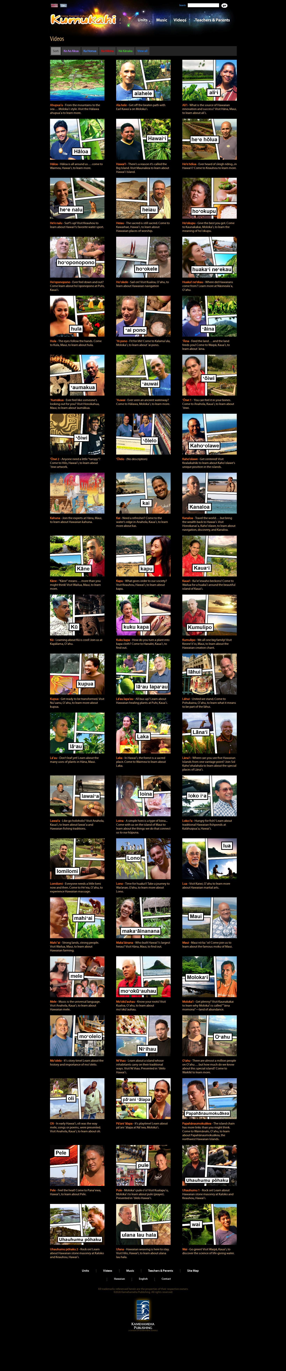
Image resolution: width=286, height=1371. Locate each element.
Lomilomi (56, 883)
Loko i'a (187, 821)
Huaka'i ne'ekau (193, 282)
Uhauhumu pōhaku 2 (64, 1249)
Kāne (53, 581)
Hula (53, 341)
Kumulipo (189, 640)
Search (182, 5)
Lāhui (186, 699)
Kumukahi (83, 25)
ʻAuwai (121, 400)
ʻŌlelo (120, 459)
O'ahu (186, 1060)
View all (142, 51)
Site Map (193, 1270)
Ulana (120, 1249)
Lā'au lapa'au (125, 699)
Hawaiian (119, 1278)
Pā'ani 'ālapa (124, 1123)
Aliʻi (185, 105)
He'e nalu (56, 223)
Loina (120, 821)
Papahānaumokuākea (197, 1123)
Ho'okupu (189, 223)
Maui (185, 942)
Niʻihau (121, 1060)
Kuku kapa (123, 640)
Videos (179, 19)
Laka (119, 758)
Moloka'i (188, 1001)
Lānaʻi (186, 758)
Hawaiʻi (121, 164)
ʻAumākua (57, 400)
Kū (52, 640)
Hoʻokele (122, 282)
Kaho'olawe (190, 459)
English (143, 1278)
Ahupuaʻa (56, 105)
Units (137, 19)
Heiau (120, 223)
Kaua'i (186, 581)
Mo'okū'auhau (126, 1001)
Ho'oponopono (60, 282)
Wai (185, 1249)
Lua (185, 883)
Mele (53, 1001)
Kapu (120, 581)
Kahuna (55, 518)
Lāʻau (54, 758)
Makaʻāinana (125, 942)
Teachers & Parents (212, 19)
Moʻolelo (56, 1060)
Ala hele (121, 105)
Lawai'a (55, 821)
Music (161, 19)
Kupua (54, 699)
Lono (120, 883)
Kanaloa (188, 518)
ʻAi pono (122, 341)
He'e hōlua (189, 164)
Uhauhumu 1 (191, 1190)
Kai (118, 518)
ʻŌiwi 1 (187, 400)
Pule (119, 1190)
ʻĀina (186, 341)
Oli (52, 1123)
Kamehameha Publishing (143, 1314)
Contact (166, 1278)
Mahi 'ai (55, 942)
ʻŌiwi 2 (55, 459)
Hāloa (54, 164)
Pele (53, 1190)
